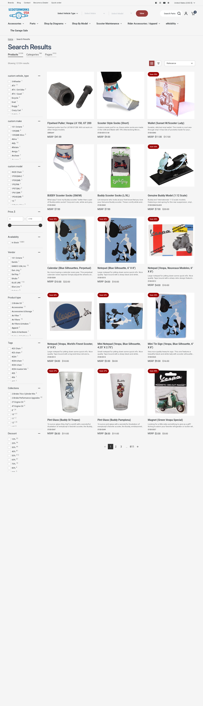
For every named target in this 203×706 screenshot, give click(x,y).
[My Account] (186, 13)
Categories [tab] (34, 54)
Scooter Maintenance (107, 23)
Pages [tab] (50, 54)
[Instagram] (160, 3)
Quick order (56, 3)
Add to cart (70, 115)
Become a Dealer (40, 3)
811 (132, 446)
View (142, 13)
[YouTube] (164, 3)
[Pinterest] (168, 3)
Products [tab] (15, 54)
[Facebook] (156, 3)
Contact (27, 3)
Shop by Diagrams (53, 23)
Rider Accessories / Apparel (142, 23)
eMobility (171, 23)
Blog (19, 3)
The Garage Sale (19, 30)
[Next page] (137, 446)
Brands (11, 3)
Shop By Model (80, 23)
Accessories (14, 23)
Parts (33, 23)
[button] (151, 63)
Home (10, 39)
